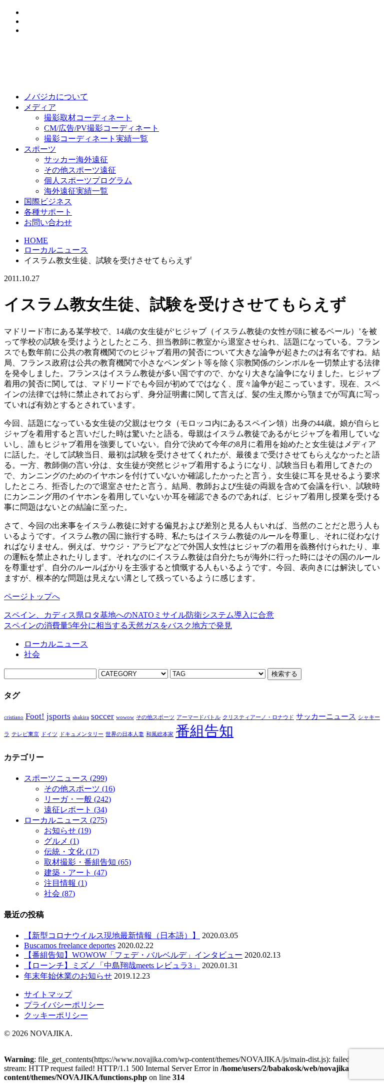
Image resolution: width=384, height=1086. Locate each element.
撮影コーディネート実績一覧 (96, 138)
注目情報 (65, 883)
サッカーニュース (326, 717)
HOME (36, 240)
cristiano (14, 717)
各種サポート (48, 212)
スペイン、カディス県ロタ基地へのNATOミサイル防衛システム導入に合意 (139, 615)
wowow (125, 717)
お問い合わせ (48, 222)
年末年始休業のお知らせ (68, 976)
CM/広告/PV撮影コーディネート (101, 128)
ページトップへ (32, 596)
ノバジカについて (56, 96)
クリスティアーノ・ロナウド (258, 717)
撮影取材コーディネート (88, 117)
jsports (58, 716)
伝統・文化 (71, 851)
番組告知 (205, 731)
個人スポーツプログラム (88, 180)
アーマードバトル (198, 717)
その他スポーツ (155, 717)
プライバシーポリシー (64, 1005)
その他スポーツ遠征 (80, 170)
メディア (40, 107)
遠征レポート (75, 809)
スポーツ (40, 149)
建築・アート (75, 872)
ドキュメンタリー (82, 734)
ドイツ (49, 734)
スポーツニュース (65, 778)
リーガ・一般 (77, 799)
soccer (102, 716)
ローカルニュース (56, 250)
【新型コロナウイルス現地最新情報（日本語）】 (112, 935)
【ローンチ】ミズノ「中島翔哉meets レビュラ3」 (112, 965)
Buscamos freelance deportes (70, 945)
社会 (32, 654)
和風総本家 (160, 734)
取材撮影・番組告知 (87, 862)
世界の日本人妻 (125, 734)
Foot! (35, 716)
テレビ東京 (25, 734)
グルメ (61, 841)
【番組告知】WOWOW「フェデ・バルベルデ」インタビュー (133, 955)
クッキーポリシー (56, 1015)
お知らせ (67, 830)
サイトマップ (48, 994)
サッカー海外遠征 (76, 159)
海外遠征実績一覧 (76, 191)
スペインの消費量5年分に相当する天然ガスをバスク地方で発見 (118, 625)
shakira (80, 717)
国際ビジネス (48, 201)
